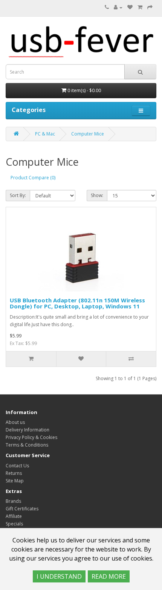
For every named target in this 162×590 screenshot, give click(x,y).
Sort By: (18, 195)
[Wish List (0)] (130, 7)
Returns (14, 473)
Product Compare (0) (33, 177)
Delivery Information (27, 430)
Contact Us (17, 465)
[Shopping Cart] (140, 7)
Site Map (15, 481)
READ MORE (109, 576)
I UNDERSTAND (59, 576)
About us (15, 422)
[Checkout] (150, 7)
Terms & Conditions (27, 445)
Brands (13, 501)
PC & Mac (45, 134)
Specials (14, 524)
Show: (97, 195)
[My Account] (118, 7)
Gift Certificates (22, 508)
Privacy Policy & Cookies (31, 437)
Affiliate (14, 516)
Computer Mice (87, 134)
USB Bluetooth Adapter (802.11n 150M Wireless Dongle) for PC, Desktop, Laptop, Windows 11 (77, 303)
